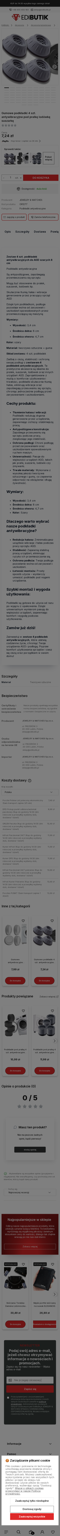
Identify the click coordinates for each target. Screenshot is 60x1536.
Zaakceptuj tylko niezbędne (32, 1500)
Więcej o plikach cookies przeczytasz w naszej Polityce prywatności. (24, 1491)
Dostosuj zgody (32, 1509)
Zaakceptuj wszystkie (32, 1516)
